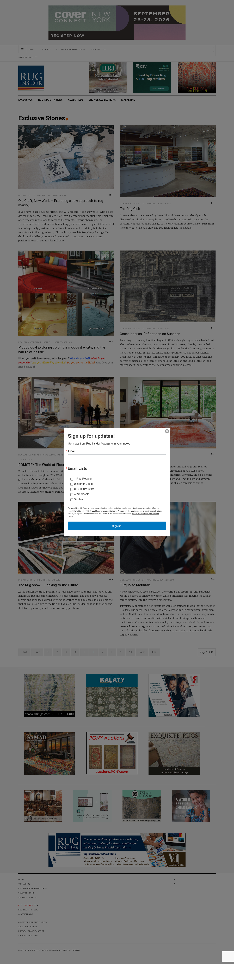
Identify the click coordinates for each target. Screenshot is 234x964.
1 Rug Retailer (83, 478)
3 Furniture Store (84, 489)
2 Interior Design (84, 484)
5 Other (78, 499)
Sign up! (117, 526)
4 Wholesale (81, 494)
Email (71, 451)
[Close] (167, 431)
